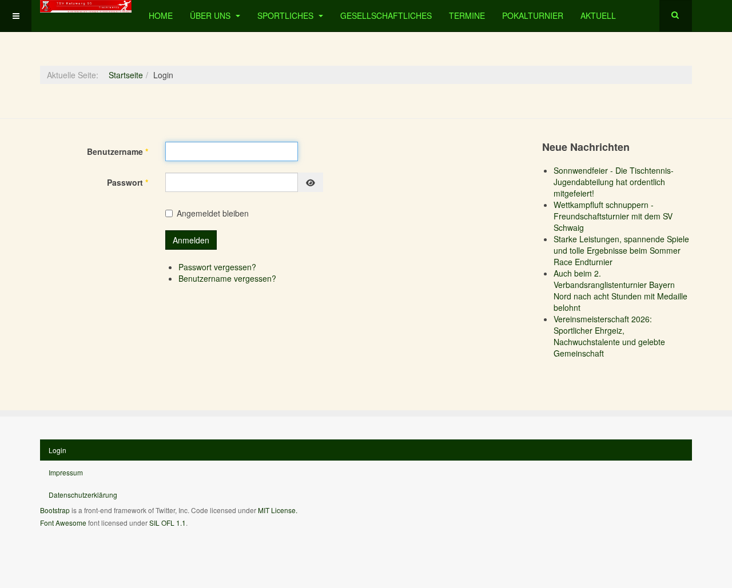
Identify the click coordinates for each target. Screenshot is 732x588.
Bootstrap (55, 510)
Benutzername (117, 151)
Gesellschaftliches (386, 15)
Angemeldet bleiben (213, 213)
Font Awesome (63, 522)
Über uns (211, 15)
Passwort (127, 182)
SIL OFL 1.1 (167, 522)
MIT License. (277, 510)
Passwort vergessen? (217, 267)
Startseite (126, 75)
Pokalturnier (532, 15)
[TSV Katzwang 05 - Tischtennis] (86, 6)
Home (161, 15)
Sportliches (286, 15)
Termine (467, 15)
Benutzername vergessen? (227, 278)
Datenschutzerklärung (83, 494)
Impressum (66, 472)
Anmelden (191, 240)
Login (57, 450)
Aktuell (598, 15)
